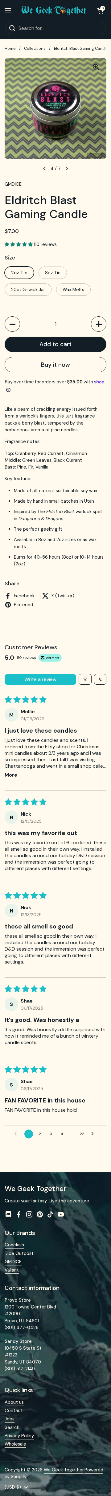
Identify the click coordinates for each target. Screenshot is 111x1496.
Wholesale (15, 1444)
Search (12, 1427)
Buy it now (55, 365)
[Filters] (85, 679)
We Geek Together (64, 1470)
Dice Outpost (19, 1253)
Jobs (9, 1419)
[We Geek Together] (54, 11)
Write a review (40, 679)
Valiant (12, 1270)
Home (10, 48)
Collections (35, 48)
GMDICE (13, 1262)
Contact (14, 1410)
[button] (100, 11)
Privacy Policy (19, 1436)
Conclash (14, 1245)
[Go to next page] (94, 1134)
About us (14, 1402)
